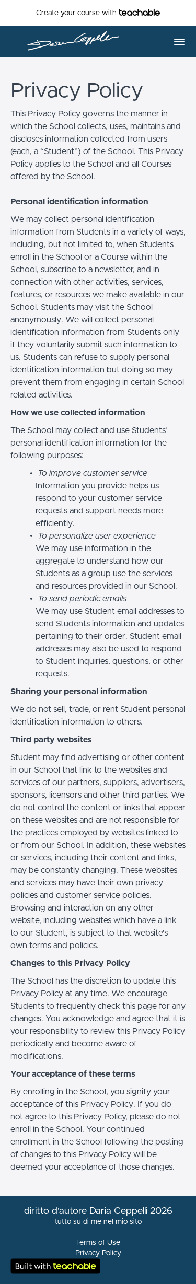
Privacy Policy (98, 1253)
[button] (179, 42)
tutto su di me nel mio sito (98, 1221)
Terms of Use (98, 1242)
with (77, 13)
